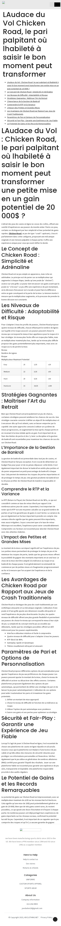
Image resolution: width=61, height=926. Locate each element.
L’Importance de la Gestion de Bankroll (23, 101)
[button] (52, 4)
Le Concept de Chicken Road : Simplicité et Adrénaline (30, 92)
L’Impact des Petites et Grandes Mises (23, 107)
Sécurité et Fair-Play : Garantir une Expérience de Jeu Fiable (32, 120)
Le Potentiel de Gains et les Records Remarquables (29, 123)
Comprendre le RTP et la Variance (21, 104)
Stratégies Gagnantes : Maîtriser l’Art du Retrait (27, 98)
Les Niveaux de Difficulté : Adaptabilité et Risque (27, 95)
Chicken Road (15, 233)
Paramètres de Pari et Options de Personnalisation (28, 117)
